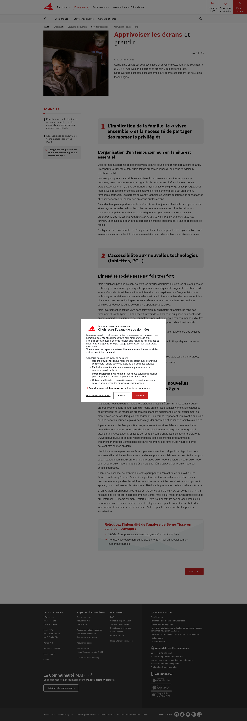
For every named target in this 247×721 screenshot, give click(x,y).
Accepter (140, 395)
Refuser (122, 395)
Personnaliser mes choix (98, 395)
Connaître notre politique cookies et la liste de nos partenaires (119, 388)
